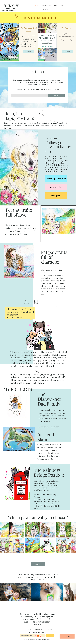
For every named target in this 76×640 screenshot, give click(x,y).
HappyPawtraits (11, 5)
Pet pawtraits (8, 9)
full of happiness (10, 11)
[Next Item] (73, 592)
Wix (49, 639)
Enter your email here (16, 92)
